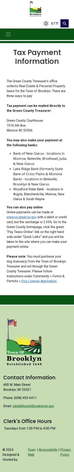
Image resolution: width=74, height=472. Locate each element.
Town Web (31, 452)
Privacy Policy (65, 452)
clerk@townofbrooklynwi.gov (33, 406)
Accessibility (48, 450)
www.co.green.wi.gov (22, 217)
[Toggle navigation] (8, 34)
